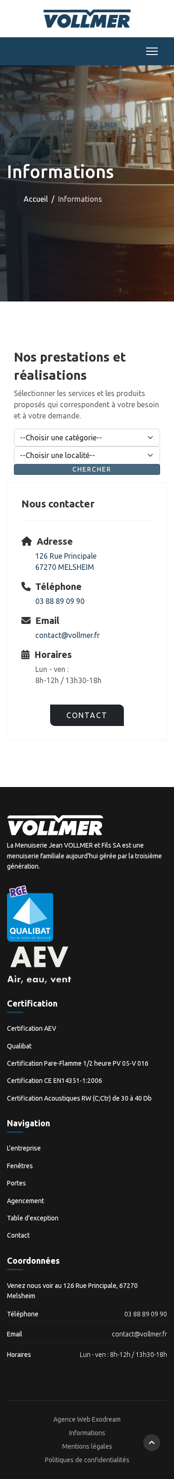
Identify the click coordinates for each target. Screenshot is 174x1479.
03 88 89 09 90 (59, 601)
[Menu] (150, 51)
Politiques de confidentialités (87, 1460)
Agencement (25, 1201)
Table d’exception (32, 1218)
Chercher (91, 469)
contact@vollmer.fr (67, 635)
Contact (87, 715)
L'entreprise (24, 1148)
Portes (16, 1183)
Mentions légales (87, 1446)
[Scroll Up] (151, 1442)
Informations (87, 1433)
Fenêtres (20, 1166)
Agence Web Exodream (87, 1419)
